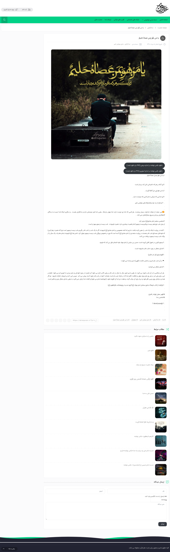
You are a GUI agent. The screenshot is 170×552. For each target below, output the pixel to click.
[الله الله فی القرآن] (161, 412)
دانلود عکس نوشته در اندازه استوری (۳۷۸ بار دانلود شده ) (144, 171)
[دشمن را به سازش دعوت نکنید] (161, 341)
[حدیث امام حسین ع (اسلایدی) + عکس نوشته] (161, 470)
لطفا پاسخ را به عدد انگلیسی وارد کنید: (156, 496)
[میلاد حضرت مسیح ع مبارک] (161, 369)
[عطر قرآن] (162, 8)
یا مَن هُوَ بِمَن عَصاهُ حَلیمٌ (120, 320)
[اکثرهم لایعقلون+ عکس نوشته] (161, 441)
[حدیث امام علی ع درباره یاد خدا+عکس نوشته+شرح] (161, 455)
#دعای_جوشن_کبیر (141, 203)
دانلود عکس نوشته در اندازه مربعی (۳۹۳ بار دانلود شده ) (144, 165)
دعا (163, 320)
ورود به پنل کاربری (9, 9)
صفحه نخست (162, 28)
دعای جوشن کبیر (119, 44)
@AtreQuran (158, 303)
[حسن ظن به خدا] (161, 398)
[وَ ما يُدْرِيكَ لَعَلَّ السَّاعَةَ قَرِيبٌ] (161, 427)
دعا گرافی (150, 28)
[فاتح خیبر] (161, 355)
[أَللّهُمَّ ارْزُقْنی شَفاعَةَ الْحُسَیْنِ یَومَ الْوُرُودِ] (161, 384)
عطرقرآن (134, 320)
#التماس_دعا (160, 297)
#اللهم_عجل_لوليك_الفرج (157, 294)
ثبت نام (24, 9)
